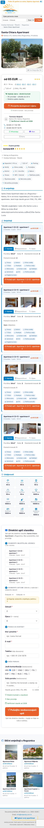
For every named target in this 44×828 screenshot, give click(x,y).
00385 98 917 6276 (14, 128)
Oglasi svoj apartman (26, 818)
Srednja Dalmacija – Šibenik (10, 25)
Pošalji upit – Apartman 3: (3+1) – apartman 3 (23, 407)
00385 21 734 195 (13, 125)
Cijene (33, 249)
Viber (33, 131)
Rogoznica (25, 25)
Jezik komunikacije (18, 666)
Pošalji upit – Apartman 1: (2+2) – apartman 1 (23, 280)
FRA (13, 674)
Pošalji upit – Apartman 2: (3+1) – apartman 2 (23, 347)
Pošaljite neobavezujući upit (23, 712)
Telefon (14, 651)
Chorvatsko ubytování (16, 824)
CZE (14, 670)
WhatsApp (14, 131)
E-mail (8, 641)
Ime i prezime (11, 632)
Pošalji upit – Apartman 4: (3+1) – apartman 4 (23, 467)
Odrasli (9, 607)
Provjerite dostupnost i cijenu (23, 106)
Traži (39, 20)
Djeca (12, 616)
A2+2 (19, 84)
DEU (27, 670)
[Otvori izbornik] (3, 2)
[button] (22, 147)
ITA (33, 670)
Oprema (9, 249)
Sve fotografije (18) (35, 70)
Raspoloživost (22, 249)
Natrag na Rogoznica (11, 155)
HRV (7, 670)
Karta (23, 136)
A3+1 (24, 84)
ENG (20, 670)
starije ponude (8, 822)
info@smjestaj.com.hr (24, 814)
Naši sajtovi (17, 822)
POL (26, 674)
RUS (20, 674)
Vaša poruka (16, 678)
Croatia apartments (28, 822)
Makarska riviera (29, 824)
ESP (7, 674)
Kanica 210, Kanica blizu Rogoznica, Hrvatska (20, 35)
